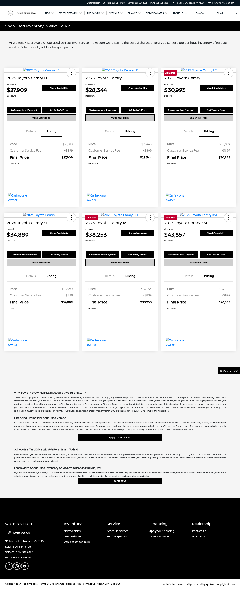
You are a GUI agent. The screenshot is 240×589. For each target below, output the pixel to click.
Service (113, 523)
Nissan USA (103, 583)
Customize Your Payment (23, 109)
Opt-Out (115, 583)
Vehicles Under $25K (77, 542)
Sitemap (60, 583)
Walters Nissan (13, 583)
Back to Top (229, 370)
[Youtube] (24, 566)
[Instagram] (17, 566)
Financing (158, 523)
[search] (236, 13)
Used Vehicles (72, 536)
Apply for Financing (120, 437)
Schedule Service (117, 531)
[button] (71, 72)
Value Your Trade (41, 117)
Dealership (202, 523)
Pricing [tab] (51, 131)
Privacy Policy (30, 583)
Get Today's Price (59, 109)
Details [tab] (31, 131)
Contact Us (120, 480)
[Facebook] (9, 566)
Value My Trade (159, 536)
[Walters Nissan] (22, 13)
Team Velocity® (184, 584)
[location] (173, 3)
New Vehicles (72, 531)
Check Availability (59, 88)
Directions (198, 536)
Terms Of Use (46, 583)
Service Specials (117, 536)
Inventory (73, 523)
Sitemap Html (73, 583)
